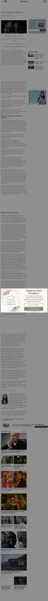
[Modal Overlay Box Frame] (24, 300)
